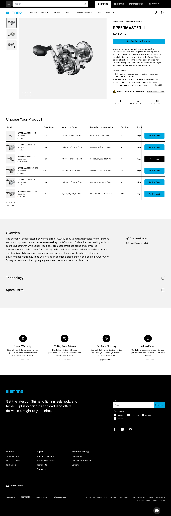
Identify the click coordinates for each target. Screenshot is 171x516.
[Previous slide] (24, 94)
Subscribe (159, 405)
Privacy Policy (102, 497)
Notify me (154, 159)
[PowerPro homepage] (136, 4)
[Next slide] (29, 94)
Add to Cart (154, 135)
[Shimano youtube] (130, 429)
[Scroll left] (8, 204)
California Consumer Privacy (143, 497)
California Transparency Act (120, 497)
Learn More (24, 360)
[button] (156, 510)
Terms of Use (90, 497)
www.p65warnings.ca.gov (155, 91)
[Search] (85, 4)
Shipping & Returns (138, 238)
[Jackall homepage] (155, 4)
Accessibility (160, 497)
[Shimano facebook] (114, 429)
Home (115, 22)
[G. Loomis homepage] (119, 4)
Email (115, 400)
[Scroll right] (13, 204)
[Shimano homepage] (103, 4)
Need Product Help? (139, 243)
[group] (12, 23)
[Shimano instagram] (122, 429)
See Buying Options (140, 41)
